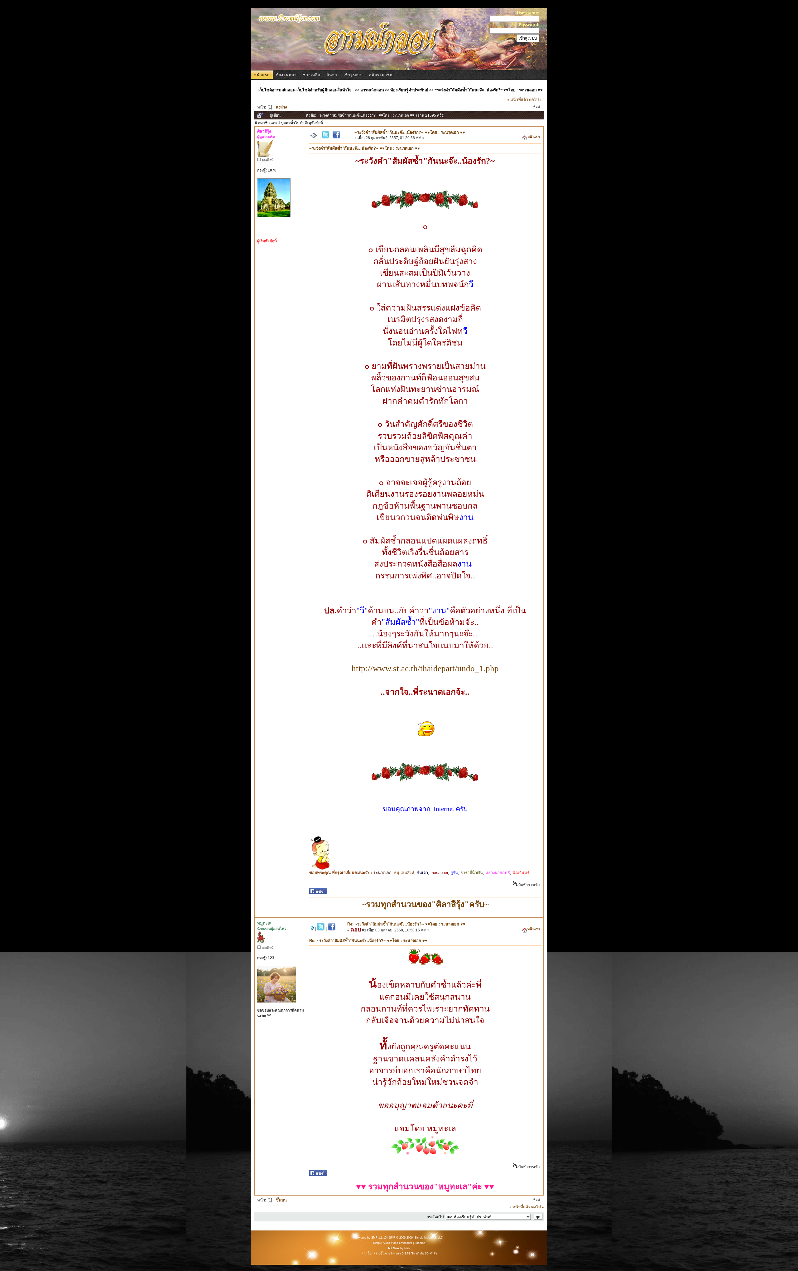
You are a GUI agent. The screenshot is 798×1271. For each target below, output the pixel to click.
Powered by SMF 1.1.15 (371, 1237)
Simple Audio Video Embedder (392, 1242)
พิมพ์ (536, 107)
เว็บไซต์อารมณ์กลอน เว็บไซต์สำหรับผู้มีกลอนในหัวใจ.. (306, 90)
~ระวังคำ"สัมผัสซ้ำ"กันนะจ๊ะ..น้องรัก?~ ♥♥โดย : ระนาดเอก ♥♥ (489, 90)
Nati (407, 1248)
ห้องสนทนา (286, 75)
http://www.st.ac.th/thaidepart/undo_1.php (425, 668)
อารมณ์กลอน (372, 90)
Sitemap (420, 1242)
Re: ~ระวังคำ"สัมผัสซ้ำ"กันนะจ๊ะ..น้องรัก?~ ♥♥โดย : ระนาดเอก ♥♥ (406, 924)
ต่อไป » (535, 99)
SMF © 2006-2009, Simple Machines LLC (416, 1237)
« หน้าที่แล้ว (517, 99)
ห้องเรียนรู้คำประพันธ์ (409, 90)
